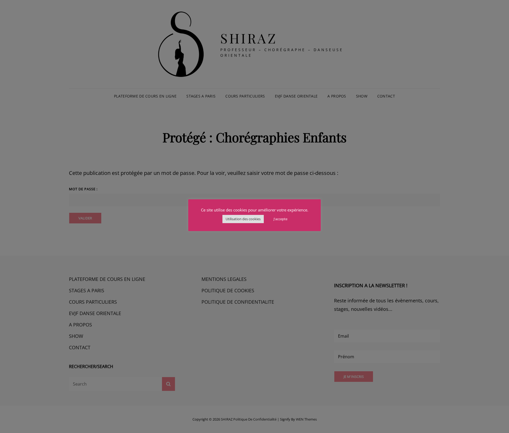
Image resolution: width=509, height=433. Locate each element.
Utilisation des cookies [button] (243, 219)
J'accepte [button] (280, 219)
